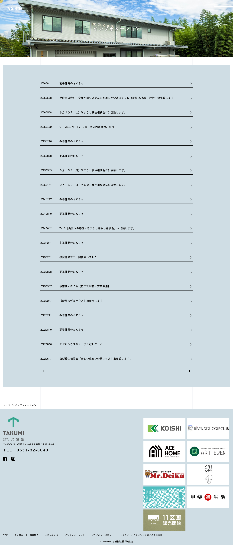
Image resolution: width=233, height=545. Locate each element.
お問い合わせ (51, 535)
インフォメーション (75, 535)
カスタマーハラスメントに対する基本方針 (141, 535)
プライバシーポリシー (102, 535)
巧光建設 (14, 8)
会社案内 (18, 535)
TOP (5, 535)
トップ (6, 405)
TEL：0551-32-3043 (26, 450)
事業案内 (34, 535)
